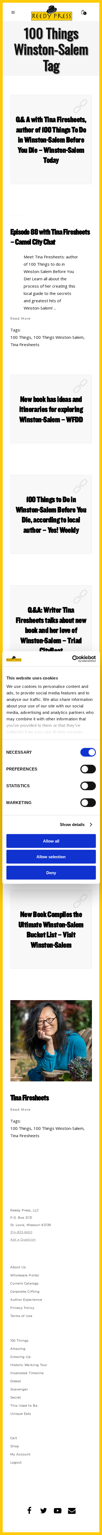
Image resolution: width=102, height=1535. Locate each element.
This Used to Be (24, 1405)
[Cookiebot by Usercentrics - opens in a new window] (73, 658)
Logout (16, 1462)
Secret (15, 1397)
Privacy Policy (22, 1308)
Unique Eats (20, 1414)
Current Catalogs (24, 1283)
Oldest (15, 1381)
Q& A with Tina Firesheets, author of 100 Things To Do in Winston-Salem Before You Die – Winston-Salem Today (51, 139)
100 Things (20, 337)
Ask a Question (23, 1239)
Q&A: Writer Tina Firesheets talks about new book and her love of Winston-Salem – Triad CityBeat (51, 630)
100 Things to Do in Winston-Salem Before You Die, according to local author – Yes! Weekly (51, 514)
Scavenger (19, 1389)
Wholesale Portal (24, 1275)
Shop (14, 1446)
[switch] (88, 769)
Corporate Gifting (25, 1291)
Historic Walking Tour (29, 1365)
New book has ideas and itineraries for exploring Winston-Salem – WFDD (51, 409)
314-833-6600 (21, 1232)
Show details (72, 824)
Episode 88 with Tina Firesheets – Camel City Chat (50, 237)
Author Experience (26, 1300)
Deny (51, 872)
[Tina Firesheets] (51, 1040)
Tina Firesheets (24, 344)
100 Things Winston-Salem (58, 337)
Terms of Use (21, 1316)
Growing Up (20, 1357)
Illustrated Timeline (27, 1373)
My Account (20, 1454)
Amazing (18, 1349)
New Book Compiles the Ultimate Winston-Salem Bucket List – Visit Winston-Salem (51, 929)
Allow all (51, 840)
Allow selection (51, 856)
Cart (13, 1438)
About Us (18, 1267)
